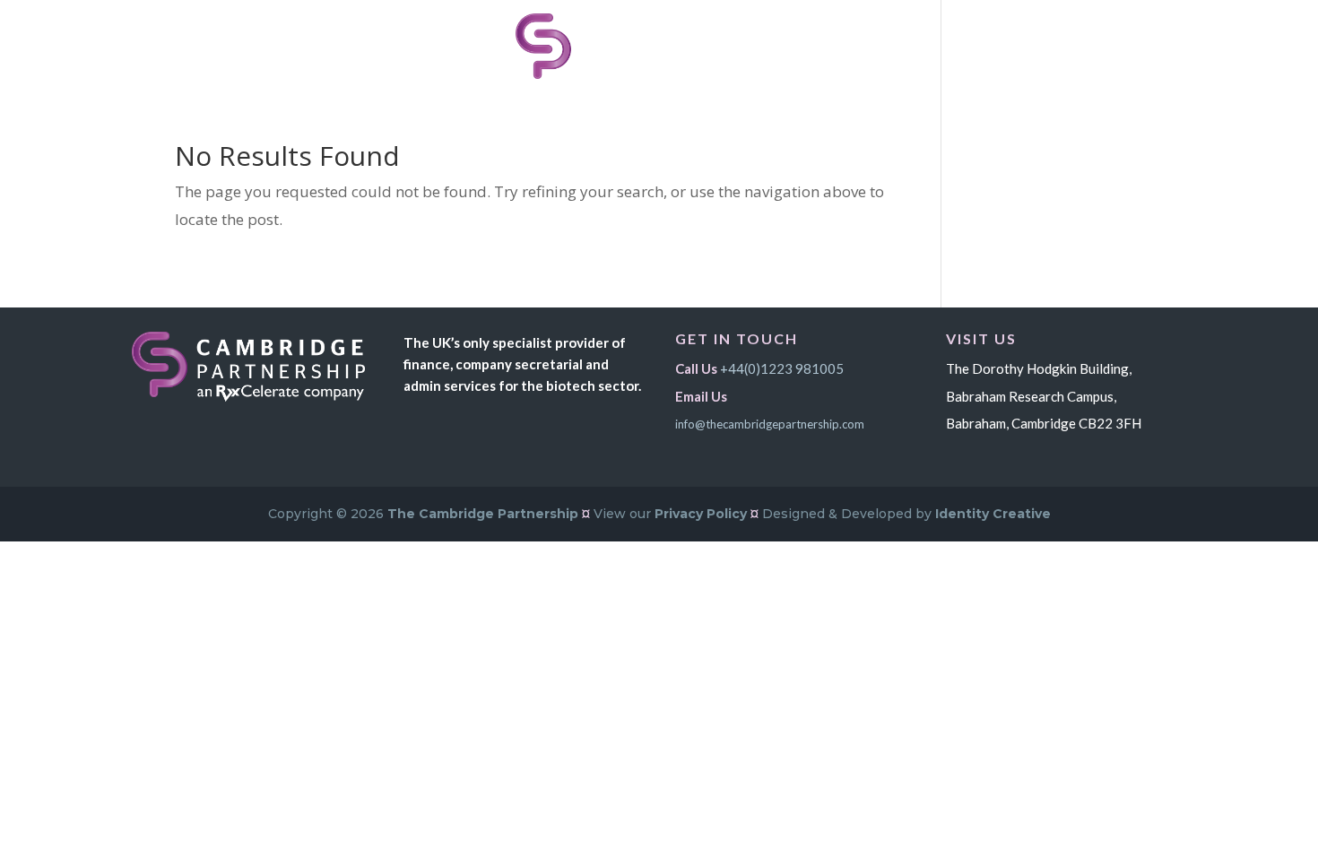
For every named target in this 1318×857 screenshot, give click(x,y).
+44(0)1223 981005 (782, 368)
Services (447, 47)
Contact (891, 47)
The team (803, 47)
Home (374, 47)
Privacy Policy (701, 514)
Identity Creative (993, 514)
